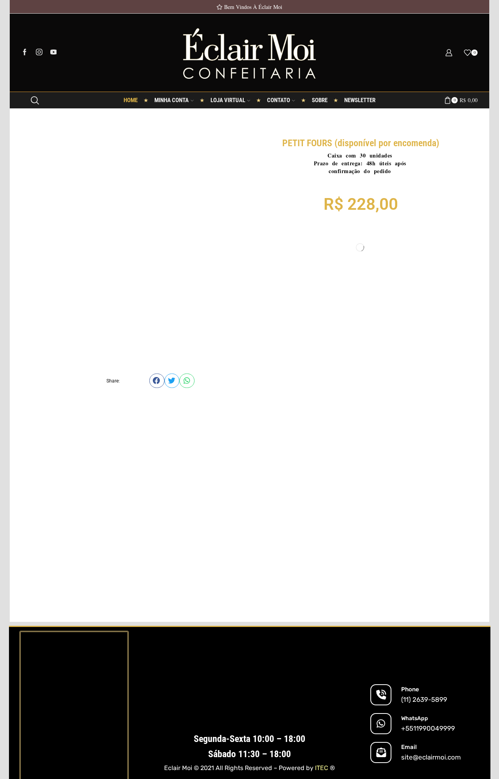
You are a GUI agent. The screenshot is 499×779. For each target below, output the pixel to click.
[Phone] (380, 694)
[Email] (380, 752)
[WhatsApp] (380, 723)
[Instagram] (39, 53)
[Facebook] (24, 53)
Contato (278, 100)
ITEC (321, 768)
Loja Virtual (228, 100)
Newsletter (359, 100)
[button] (157, 381)
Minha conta (171, 100)
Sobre (319, 100)
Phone (410, 689)
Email (409, 747)
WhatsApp (414, 718)
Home (131, 100)
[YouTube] (53, 53)
